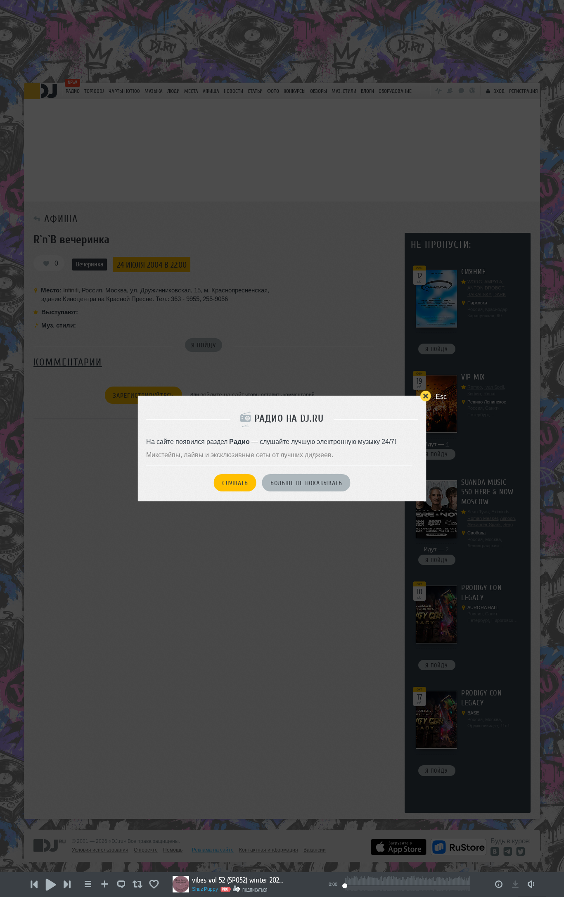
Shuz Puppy (205, 889)
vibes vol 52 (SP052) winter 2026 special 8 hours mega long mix (237, 880)
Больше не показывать (306, 483)
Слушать (235, 483)
